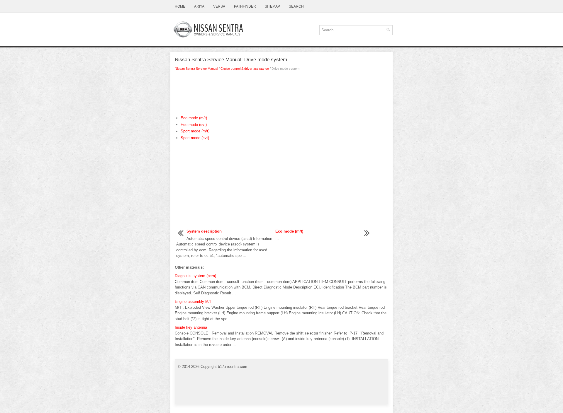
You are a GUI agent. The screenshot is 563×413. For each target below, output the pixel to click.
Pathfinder (245, 6)
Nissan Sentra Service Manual (196, 68)
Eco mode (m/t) (194, 118)
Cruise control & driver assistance (245, 68)
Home (180, 6)
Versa (219, 6)
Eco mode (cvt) (194, 124)
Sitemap (272, 6)
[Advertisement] (281, 94)
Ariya (199, 6)
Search (296, 6)
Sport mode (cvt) (195, 138)
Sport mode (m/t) (195, 131)
